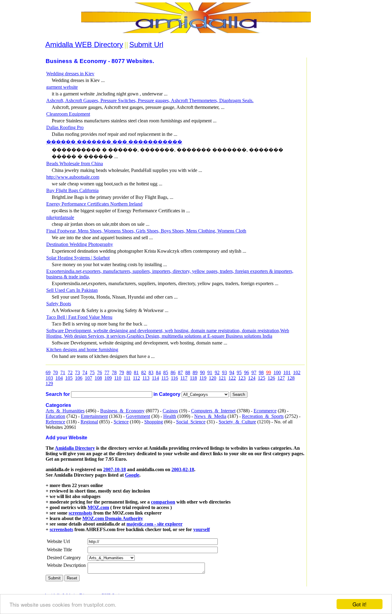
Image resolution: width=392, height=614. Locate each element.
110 (117, 378)
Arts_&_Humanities (65, 410)
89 (195, 372)
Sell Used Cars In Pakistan (72, 290)
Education (55, 416)
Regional (89, 421)
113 (145, 378)
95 (239, 372)
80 (128, 372)
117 (183, 378)
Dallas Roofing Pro (65, 127)
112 (136, 378)
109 (108, 378)
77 (106, 372)
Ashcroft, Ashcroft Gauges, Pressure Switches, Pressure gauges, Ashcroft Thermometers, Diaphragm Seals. (150, 100)
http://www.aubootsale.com (72, 177)
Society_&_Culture (237, 421)
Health (169, 416)
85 (165, 372)
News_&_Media (210, 416)
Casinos (170, 410)
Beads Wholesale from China (74, 163)
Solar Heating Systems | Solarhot (78, 257)
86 (173, 372)
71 (62, 372)
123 (242, 378)
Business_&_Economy (122, 410)
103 (49, 378)
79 (121, 372)
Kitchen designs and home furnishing (82, 349)
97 (253, 372)
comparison (163, 501)
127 (281, 378)
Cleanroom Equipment (68, 114)
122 (232, 378)
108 (98, 378)
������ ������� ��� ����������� (114, 141)
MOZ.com (98, 507)
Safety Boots (58, 303)
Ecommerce (265, 410)
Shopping (153, 421)
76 (99, 372)
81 (136, 372)
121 (222, 378)
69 (48, 372)
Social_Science (190, 421)
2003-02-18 (183, 469)
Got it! (359, 604)
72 (70, 372)
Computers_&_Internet (213, 410)
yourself (201, 529)
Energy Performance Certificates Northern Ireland (94, 204)
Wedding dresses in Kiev (70, 73)
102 (296, 372)
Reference (55, 421)
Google (132, 475)
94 (231, 372)
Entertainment (94, 416)
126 (271, 378)
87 (180, 372)
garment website (62, 87)
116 (174, 378)
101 (287, 372)
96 (246, 372)
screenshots (80, 512)
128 (291, 378)
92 (217, 372)
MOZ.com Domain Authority (112, 518)
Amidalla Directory (75, 448)
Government (138, 416)
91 (209, 372)
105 (69, 378)
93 (224, 372)
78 (114, 372)
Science (121, 421)
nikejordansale (60, 217)
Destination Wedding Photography (79, 244)
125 (261, 378)
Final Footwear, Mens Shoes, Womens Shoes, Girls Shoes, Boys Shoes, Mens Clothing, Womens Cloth (146, 230)
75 (92, 372)
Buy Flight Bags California (72, 190)
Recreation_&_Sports (263, 416)
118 (193, 378)
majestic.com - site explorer (154, 524)
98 (261, 372)
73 (77, 372)
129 (49, 383)
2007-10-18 (114, 469)
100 (277, 372)
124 (251, 378)
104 (59, 378)
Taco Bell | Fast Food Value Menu (79, 317)
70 (55, 372)
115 (164, 378)
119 (202, 378)
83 (151, 372)
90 (202, 372)
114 (155, 378)
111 (127, 378)
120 (212, 378)
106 (78, 378)
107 (88, 378)
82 (143, 372)
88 (187, 372)
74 (84, 372)
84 (158, 372)
